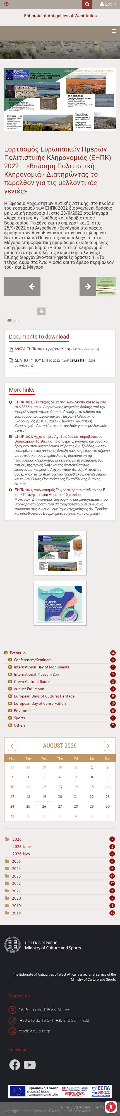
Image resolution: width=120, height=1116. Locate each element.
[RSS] (6, 653)
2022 (16, 883)
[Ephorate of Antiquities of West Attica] (60, 16)
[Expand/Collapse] (24, 653)
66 (113, 653)
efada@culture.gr (34, 1031)
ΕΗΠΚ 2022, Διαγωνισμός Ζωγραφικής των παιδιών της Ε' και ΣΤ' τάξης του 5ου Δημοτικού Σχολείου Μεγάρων (60, 495)
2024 (16, 868)
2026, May (63, 853)
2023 (16, 876)
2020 (16, 898)
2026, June (63, 846)
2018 (16, 913)
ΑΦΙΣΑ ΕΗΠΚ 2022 (29, 349)
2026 (17, 839)
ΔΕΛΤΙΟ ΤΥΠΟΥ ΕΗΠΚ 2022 (37, 360)
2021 (16, 890)
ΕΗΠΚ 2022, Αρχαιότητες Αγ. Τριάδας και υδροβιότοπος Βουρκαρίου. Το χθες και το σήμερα (58, 439)
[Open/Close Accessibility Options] (111, 1107)
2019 (16, 905)
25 (113, 725)
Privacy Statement (75, 1107)
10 (113, 703)
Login (110, 4)
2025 (16, 861)
